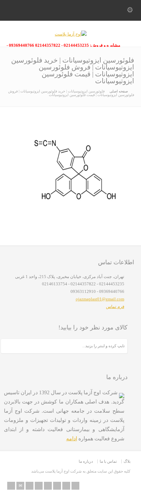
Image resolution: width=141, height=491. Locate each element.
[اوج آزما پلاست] (71, 34)
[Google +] (48, 486)
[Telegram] (75, 486)
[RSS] (11, 486)
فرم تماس (115, 306)
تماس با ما (108, 461)
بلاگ (127, 461)
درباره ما (86, 461)
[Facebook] (39, 486)
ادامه (71, 438)
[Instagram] (66, 486)
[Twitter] (29, 486)
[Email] (20, 486)
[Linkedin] (57, 486)
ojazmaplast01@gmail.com (100, 299)
